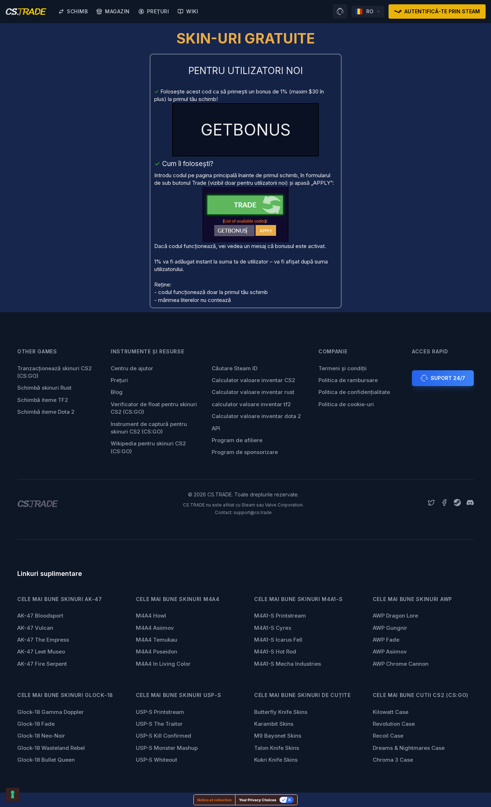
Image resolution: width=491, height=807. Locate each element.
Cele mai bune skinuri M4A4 (178, 599)
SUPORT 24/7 (448, 378)
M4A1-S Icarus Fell (278, 639)
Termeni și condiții (342, 368)
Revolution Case (394, 723)
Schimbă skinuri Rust (44, 387)
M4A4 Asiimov (155, 627)
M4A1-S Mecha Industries (287, 663)
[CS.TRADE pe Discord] (470, 503)
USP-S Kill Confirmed (163, 735)
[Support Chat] (340, 11)
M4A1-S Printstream (280, 615)
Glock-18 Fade (36, 723)
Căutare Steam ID (234, 368)
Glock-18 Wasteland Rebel (51, 747)
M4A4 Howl (151, 615)
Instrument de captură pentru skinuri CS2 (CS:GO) (149, 428)
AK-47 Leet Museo (41, 651)
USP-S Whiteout (156, 759)
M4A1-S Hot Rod (275, 651)
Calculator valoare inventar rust (253, 392)
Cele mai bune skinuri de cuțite (302, 695)
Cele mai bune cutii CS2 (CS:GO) (421, 695)
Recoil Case (388, 735)
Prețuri (119, 380)
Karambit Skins (273, 723)
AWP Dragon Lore (395, 615)
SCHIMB (77, 11)
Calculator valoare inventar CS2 (253, 380)
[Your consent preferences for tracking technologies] (12, 794)
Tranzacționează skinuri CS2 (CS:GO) (54, 372)
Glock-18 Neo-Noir (41, 735)
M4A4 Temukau (156, 639)
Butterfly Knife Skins (280, 712)
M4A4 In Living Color (163, 663)
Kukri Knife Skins (276, 759)
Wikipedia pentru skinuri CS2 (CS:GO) (148, 447)
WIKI (192, 11)
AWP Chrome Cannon (400, 663)
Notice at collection (214, 800)
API (216, 428)
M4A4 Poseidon (156, 651)
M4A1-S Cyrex (273, 627)
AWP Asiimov (390, 651)
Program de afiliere (237, 440)
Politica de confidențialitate (354, 392)
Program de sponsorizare (245, 452)
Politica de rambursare (348, 380)
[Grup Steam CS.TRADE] (457, 503)
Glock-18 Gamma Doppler (50, 712)
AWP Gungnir (390, 627)
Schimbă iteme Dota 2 (45, 411)
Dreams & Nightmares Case (409, 747)
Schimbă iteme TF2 (42, 399)
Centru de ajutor (132, 368)
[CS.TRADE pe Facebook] (444, 503)
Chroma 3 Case (393, 759)
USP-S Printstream (160, 712)
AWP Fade (386, 639)
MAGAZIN (117, 11)
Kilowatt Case (390, 712)
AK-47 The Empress (43, 639)
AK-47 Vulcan (35, 627)
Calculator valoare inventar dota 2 (256, 416)
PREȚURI (158, 11)
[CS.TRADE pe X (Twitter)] (431, 503)
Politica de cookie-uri (346, 404)
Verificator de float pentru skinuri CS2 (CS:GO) (154, 408)
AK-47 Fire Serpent (42, 663)
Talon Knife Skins (276, 747)
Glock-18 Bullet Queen (46, 759)
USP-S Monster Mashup (167, 747)
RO (369, 11)
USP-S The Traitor (159, 723)
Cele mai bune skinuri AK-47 (59, 599)
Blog (117, 392)
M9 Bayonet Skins (277, 735)
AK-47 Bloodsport (40, 615)
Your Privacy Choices (257, 800)
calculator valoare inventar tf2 (251, 404)
